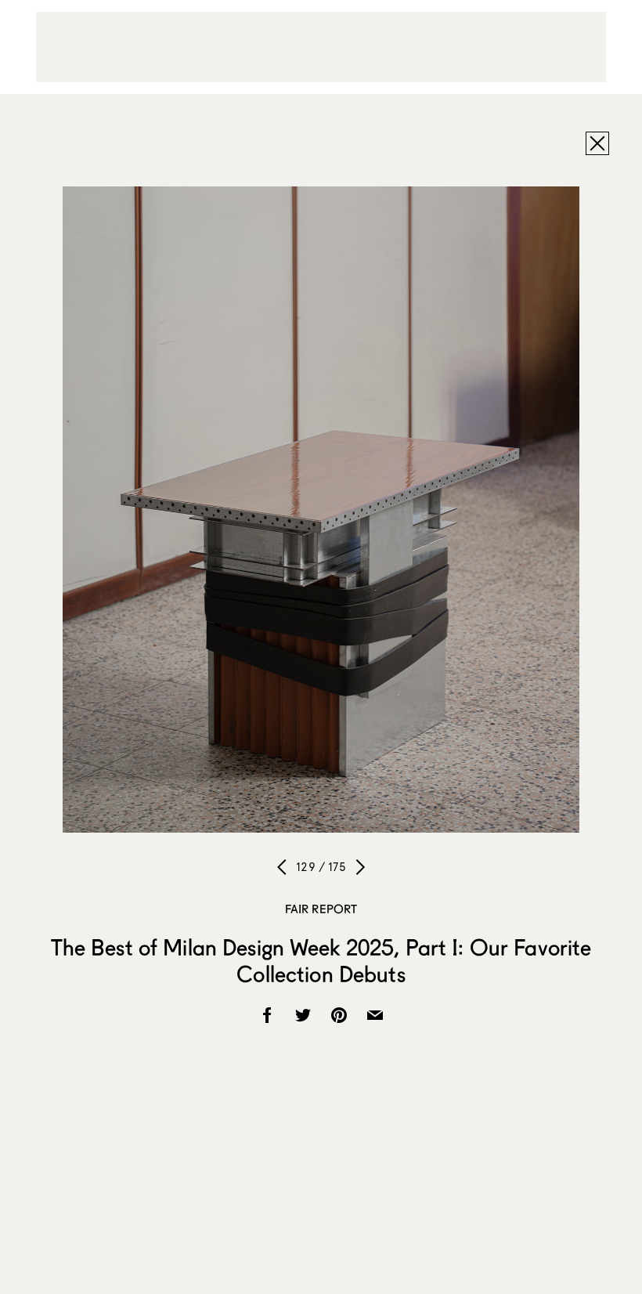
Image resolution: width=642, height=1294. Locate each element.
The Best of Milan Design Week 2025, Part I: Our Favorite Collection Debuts (321, 960)
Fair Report (321, 909)
